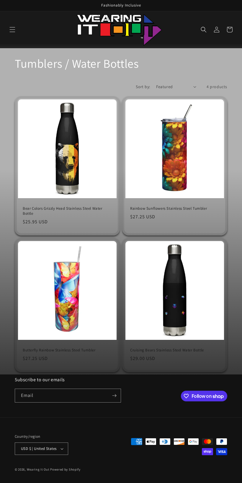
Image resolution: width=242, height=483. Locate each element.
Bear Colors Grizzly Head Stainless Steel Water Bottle (62, 211)
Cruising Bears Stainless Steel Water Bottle (167, 350)
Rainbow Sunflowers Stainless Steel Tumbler (168, 208)
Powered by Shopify (65, 469)
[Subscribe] (114, 396)
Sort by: (143, 86)
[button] (12, 29)
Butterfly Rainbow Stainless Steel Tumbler (59, 350)
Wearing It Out (38, 469)
